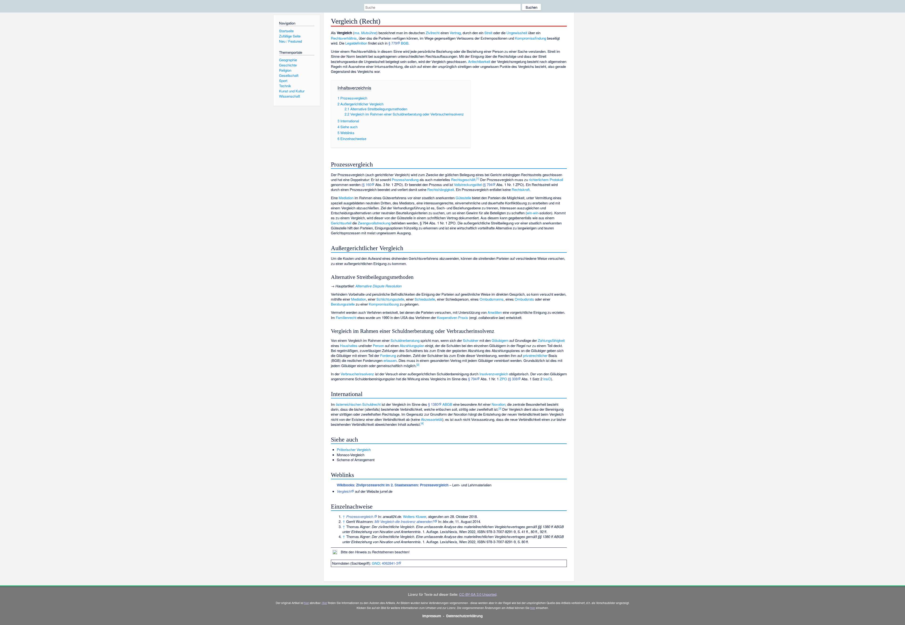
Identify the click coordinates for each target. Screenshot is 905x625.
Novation (498, 404)
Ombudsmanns (492, 299)
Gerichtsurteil (341, 222)
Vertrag (455, 32)
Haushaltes (349, 345)
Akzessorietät (431, 419)
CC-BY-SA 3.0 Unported (477, 594)
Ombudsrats (524, 299)
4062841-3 (390, 563)
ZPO (503, 378)
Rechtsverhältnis (344, 38)
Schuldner (470, 340)
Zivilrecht (433, 32)
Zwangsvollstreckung (374, 222)
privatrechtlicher (535, 355)
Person (378, 345)
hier (306, 603)
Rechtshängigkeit (440, 189)
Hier (324, 603)
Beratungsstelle (343, 304)
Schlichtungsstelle (390, 299)
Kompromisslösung (384, 304)
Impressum (431, 615)
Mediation (346, 197)
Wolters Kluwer (414, 516)
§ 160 (367, 184)
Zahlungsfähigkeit (551, 340)
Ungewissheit (516, 32)
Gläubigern (500, 340)
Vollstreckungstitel (468, 184)
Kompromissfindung (530, 38)
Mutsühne (368, 32)
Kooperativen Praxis (452, 317)
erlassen (390, 360)
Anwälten (495, 312)
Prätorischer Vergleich (354, 449)
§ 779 (392, 43)
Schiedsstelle (425, 299)
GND (376, 563)
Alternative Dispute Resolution (378, 285)
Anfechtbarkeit (479, 61)
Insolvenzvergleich (493, 373)
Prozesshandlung (405, 179)
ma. (357, 32)
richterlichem (539, 179)
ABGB (447, 404)
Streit (488, 32)
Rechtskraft (521, 189)
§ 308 (513, 378)
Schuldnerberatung (405, 340)
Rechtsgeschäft (463, 179)
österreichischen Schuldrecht (358, 404)
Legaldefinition (356, 43)
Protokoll (556, 179)
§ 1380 (433, 404)
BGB (404, 43)
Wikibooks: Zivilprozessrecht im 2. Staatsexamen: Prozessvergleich (392, 485)
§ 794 (488, 184)
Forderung (388, 355)
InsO (547, 378)
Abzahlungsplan (412, 345)
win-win (532, 212)
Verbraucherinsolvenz (357, 373)
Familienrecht (346, 317)
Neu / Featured (290, 41)
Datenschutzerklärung (464, 615)
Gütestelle (463, 197)
